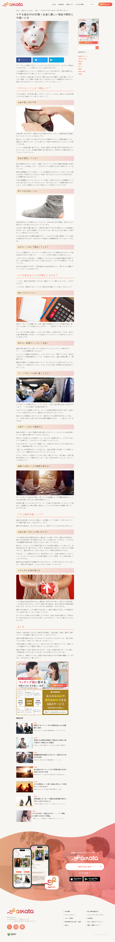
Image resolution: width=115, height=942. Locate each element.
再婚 (80, 74)
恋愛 (36, 10)
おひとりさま (83, 59)
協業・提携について (93, 925)
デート (81, 66)
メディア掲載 (69, 918)
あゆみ (67, 925)
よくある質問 (79, 4)
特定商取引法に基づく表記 (73, 922)
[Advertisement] (88, 102)
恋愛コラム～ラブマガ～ (27, 10)
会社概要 (67, 911)
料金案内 (61, 4)
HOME (54, 4)
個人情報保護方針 (92, 911)
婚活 (80, 69)
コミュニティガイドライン (95, 915)
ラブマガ (12, 4)
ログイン (92, 4)
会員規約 (90, 918)
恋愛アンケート (83, 56)
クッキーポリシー (70, 915)
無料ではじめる (105, 4)
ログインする (83, 873)
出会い (81, 61)
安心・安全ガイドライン (94, 922)
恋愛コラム (69, 4)
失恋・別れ (82, 71)
